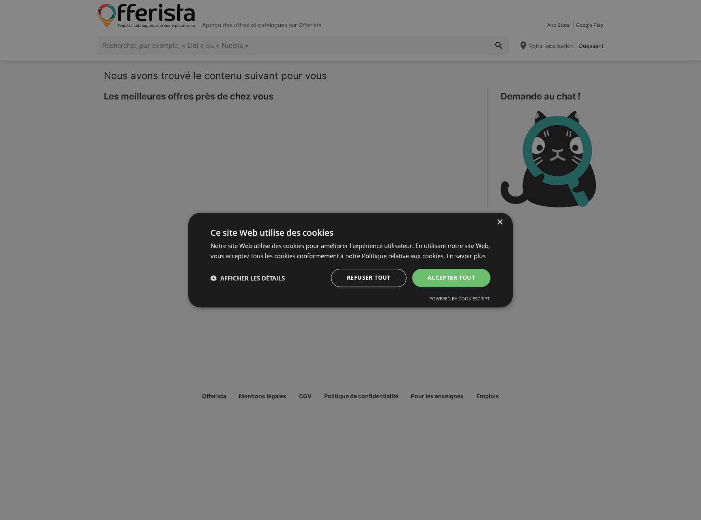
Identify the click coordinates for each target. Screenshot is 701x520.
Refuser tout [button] (369, 278)
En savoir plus (466, 256)
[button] (248, 278)
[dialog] (350, 260)
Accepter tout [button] (451, 278)
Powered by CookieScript (459, 299)
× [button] (500, 222)
